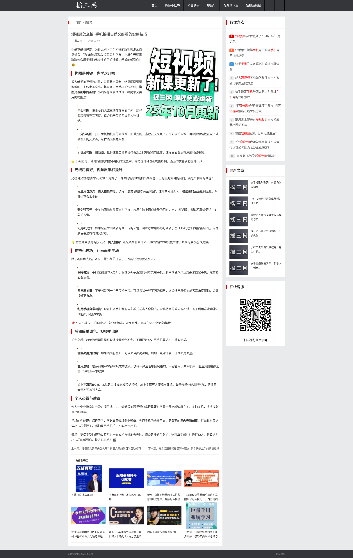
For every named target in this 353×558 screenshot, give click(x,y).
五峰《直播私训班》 (83, 494)
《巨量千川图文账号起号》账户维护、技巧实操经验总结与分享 (201, 536)
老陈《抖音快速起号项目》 (162, 531)
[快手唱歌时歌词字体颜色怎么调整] (238, 187)
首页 (154, 5)
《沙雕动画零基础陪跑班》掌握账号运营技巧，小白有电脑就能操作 (201, 499)
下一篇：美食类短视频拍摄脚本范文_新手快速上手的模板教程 (183, 448)
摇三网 (78, 41)
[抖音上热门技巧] (86, 5)
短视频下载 (231, 5)
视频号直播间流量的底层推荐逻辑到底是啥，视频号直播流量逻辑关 (163, 499)
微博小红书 (172, 5)
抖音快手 (193, 5)
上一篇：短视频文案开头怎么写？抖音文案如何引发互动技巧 (106, 448)
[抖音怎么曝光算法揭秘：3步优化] (238, 236)
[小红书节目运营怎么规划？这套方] (238, 203)
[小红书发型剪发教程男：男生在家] (238, 252)
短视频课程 (253, 5)
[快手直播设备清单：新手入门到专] (238, 268)
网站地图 (280, 554)
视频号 (211, 5)
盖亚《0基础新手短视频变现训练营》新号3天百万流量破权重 (125, 536)
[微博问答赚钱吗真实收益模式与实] (238, 219)
